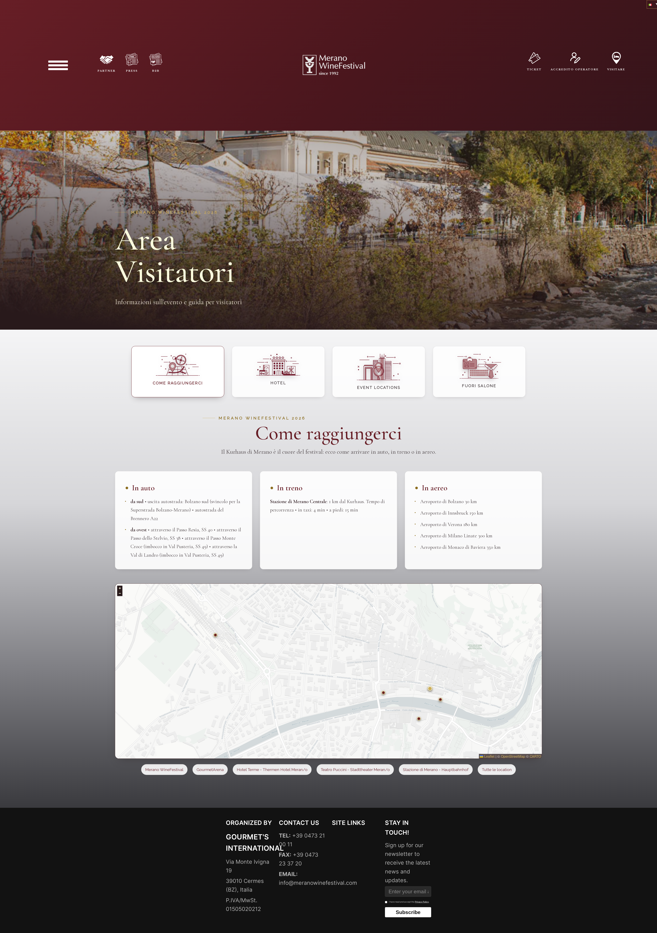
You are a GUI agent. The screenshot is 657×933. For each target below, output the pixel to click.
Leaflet (488, 756)
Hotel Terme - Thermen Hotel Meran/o (272, 769)
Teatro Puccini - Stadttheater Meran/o (355, 769)
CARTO (535, 756)
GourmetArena (210, 769)
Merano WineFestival (164, 769)
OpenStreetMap (513, 756)
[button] (430, 688)
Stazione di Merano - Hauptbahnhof (436, 769)
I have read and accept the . (409, 901)
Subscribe (408, 912)
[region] (328, 671)
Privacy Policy (422, 901)
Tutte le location (497, 769)
